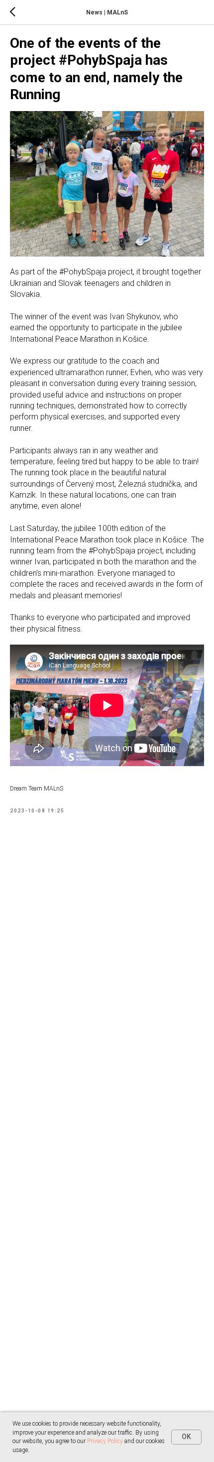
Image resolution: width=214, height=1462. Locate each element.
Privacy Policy (105, 1441)
